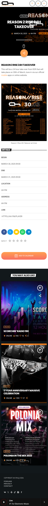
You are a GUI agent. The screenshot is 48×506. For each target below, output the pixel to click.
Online (24, 16)
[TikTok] (15, 492)
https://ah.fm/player (12, 216)
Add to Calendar (26, 256)
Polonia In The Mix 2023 (18, 455)
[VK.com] (5, 492)
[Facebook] (21, 492)
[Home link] (7, 3)
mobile (4, 75)
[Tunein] (11, 492)
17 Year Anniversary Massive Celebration (22, 392)
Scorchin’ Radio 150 (16, 331)
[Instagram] (18, 492)
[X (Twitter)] (8, 492)
